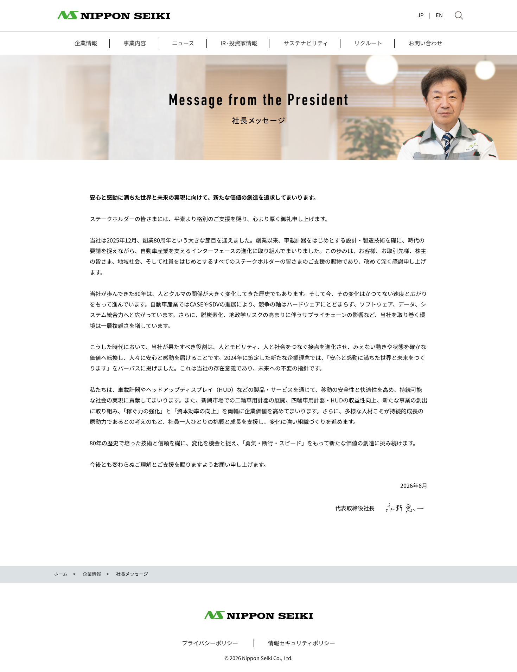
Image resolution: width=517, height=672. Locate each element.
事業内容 (134, 43)
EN (439, 15)
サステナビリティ (305, 43)
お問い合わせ (425, 43)
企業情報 (86, 43)
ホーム (61, 573)
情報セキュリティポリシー (301, 643)
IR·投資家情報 (239, 43)
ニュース (183, 43)
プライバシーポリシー (210, 643)
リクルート (368, 43)
